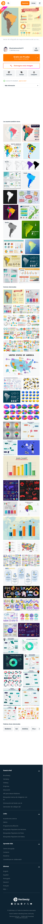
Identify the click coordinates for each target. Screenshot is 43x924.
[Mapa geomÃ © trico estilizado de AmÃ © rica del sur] (10, 350)
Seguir (36, 50)
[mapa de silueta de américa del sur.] (25, 183)
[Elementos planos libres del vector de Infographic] (13, 335)
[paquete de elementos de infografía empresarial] (12, 749)
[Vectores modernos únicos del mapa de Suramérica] (11, 186)
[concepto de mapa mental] (14, 251)
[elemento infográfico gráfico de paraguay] (23, 415)
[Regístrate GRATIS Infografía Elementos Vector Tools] (13, 381)
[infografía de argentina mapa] (12, 584)
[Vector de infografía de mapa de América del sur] (12, 168)
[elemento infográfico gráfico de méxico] (31, 662)
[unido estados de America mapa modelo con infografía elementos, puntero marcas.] (14, 736)
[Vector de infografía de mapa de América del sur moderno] (27, 349)
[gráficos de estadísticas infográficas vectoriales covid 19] (13, 665)
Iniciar (33, 3)
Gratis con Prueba (22, 58)
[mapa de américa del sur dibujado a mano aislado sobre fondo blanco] (15, 200)
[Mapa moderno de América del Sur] (12, 150)
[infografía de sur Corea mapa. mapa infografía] (11, 862)
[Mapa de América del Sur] (10, 266)
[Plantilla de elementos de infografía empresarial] (29, 366)
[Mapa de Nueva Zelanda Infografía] (13, 282)
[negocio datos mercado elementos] (21, 793)
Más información (10, 84)
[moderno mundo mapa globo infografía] (32, 831)
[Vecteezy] (3, 3)
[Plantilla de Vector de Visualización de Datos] (12, 215)
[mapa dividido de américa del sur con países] (12, 234)
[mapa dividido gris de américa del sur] (12, 299)
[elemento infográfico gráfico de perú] (10, 418)
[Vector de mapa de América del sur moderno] (12, 132)
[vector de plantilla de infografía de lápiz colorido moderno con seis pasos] (9, 722)
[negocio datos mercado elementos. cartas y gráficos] (21, 806)
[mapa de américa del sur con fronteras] (29, 232)
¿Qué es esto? (22, 81)
